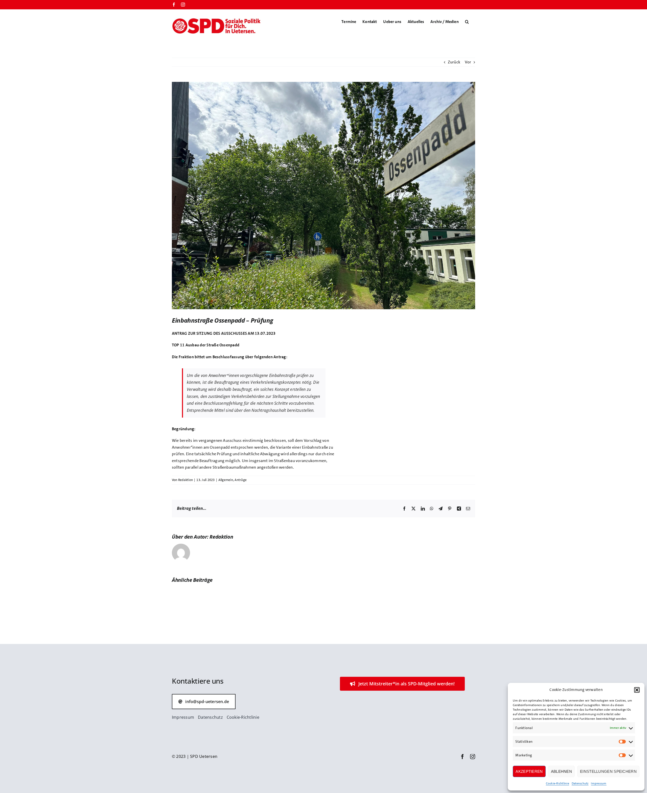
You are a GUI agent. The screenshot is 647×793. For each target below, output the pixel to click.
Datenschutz (580, 783)
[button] (636, 689)
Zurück (454, 62)
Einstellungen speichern (608, 771)
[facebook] (462, 756)
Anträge (241, 480)
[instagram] (472, 756)
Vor (468, 62)
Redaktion (185, 480)
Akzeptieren (529, 771)
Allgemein (225, 480)
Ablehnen (561, 771)
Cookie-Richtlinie (557, 783)
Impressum (598, 783)
